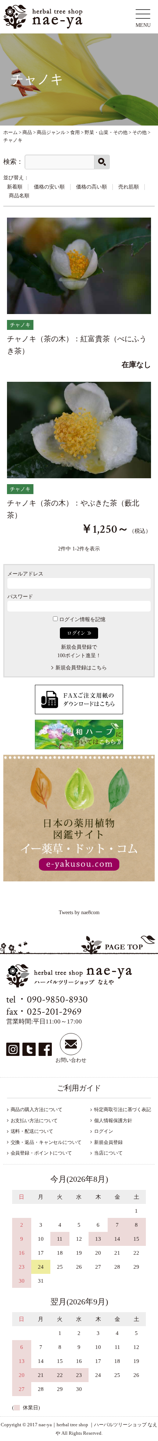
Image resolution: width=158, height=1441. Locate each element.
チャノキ (20, 325)
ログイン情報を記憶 (81, 619)
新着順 (14, 187)
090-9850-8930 (57, 999)
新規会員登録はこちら (81, 667)
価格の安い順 (49, 187)
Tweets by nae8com (79, 912)
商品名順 (19, 195)
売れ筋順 (128, 187)
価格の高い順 (91, 187)
